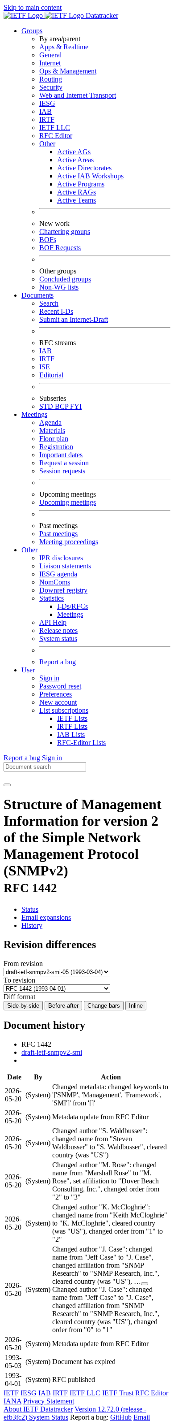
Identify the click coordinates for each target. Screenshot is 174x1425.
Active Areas (75, 160)
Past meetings (58, 533)
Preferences (55, 694)
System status (58, 638)
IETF (11, 1393)
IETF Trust (117, 1393)
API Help (52, 622)
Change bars (103, 1005)
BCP (62, 406)
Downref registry (63, 590)
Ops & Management (67, 71)
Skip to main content (33, 7)
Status (29, 909)
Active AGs (74, 152)
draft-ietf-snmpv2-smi (51, 1052)
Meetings (70, 614)
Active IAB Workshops (90, 176)
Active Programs (80, 184)
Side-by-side (23, 1005)
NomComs (54, 582)
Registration (56, 446)
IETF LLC (54, 127)
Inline (136, 1005)
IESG (47, 103)
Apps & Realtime (63, 47)
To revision (19, 980)
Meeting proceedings (68, 542)
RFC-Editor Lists (81, 742)
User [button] (28, 670)
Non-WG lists (59, 287)
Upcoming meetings (67, 502)
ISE (44, 367)
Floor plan (53, 438)
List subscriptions (63, 710)
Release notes (58, 630)
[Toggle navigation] (7, 785)
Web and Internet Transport (77, 95)
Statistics (51, 598)
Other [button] (29, 550)
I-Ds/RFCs (72, 606)
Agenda (50, 422)
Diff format (19, 997)
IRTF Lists (72, 726)
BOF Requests (60, 247)
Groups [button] (31, 31)
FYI (76, 406)
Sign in (49, 678)
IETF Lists (72, 718)
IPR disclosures (61, 558)
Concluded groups (65, 279)
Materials (52, 430)
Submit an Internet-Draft (73, 319)
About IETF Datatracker (38, 1409)
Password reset (60, 686)
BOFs (47, 239)
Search (48, 303)
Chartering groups (64, 231)
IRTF (46, 119)
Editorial (51, 375)
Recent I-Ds (56, 311)
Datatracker (101, 15)
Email (141, 1417)
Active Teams (76, 200)
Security (50, 87)
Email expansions (46, 917)
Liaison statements (65, 566)
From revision (23, 963)
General (50, 55)
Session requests (62, 471)
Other (47, 143)
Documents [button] (37, 295)
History (31, 925)
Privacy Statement (48, 1401)
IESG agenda (58, 574)
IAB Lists (71, 734)
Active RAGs (76, 192)
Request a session (64, 463)
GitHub (121, 1417)
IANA (12, 1401)
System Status (48, 1417)
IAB (45, 111)
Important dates (61, 455)
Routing (50, 79)
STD (47, 406)
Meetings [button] (34, 414)
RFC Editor (55, 135)
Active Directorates (84, 168)
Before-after (63, 1005)
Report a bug (57, 662)
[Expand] (144, 1283)
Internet (50, 63)
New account (58, 702)
